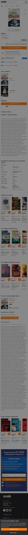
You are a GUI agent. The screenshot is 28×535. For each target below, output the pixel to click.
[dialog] (14, 527)
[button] (14, 532)
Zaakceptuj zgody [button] (14, 529)
